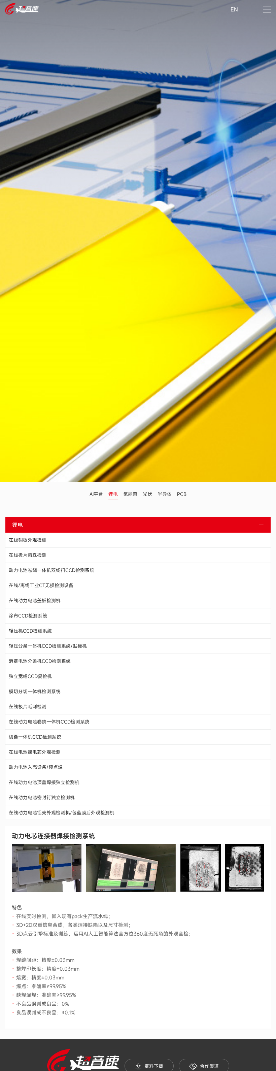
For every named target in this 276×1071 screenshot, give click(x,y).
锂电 (113, 494)
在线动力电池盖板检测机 (35, 600)
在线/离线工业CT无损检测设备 (41, 585)
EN (234, 9)
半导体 (165, 494)
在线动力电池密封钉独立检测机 (42, 797)
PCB (181, 494)
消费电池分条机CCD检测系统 (40, 661)
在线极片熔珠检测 (27, 555)
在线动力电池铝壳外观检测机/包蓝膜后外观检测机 (61, 812)
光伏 (147, 494)
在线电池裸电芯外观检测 (35, 752)
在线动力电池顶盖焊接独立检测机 (44, 782)
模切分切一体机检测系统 (35, 691)
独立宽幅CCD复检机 (30, 676)
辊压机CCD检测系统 (30, 631)
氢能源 (130, 494)
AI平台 (96, 494)
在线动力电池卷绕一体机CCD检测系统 (49, 721)
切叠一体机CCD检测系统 (35, 737)
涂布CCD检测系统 (28, 615)
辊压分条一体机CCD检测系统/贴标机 (48, 646)
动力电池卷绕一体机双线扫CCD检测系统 (51, 570)
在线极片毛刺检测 (27, 706)
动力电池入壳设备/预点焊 (36, 767)
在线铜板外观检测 (27, 540)
